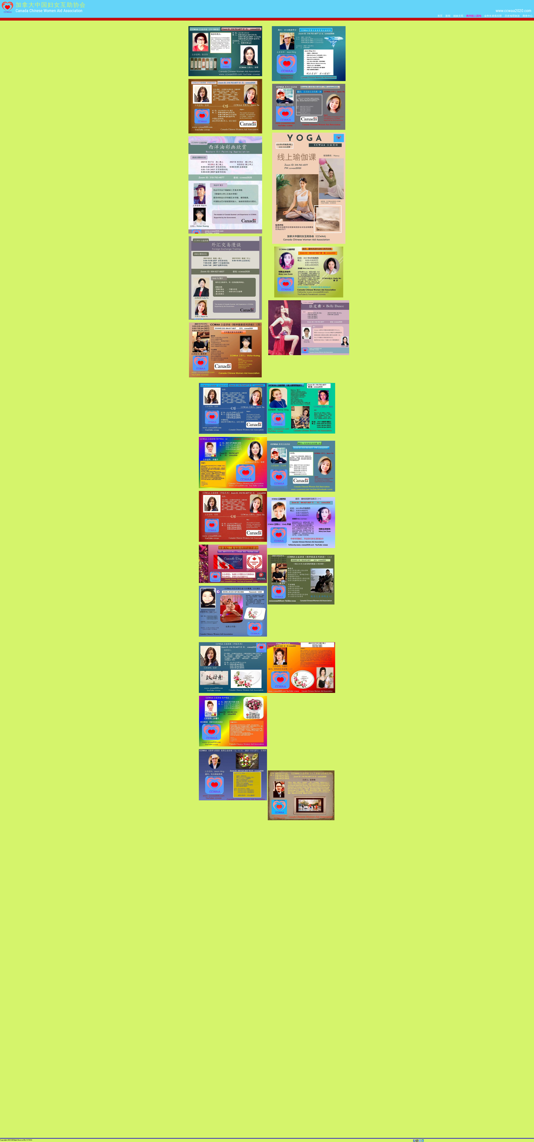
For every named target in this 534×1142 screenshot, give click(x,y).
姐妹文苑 (458, 15)
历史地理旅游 (512, 15)
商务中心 (528, 15)
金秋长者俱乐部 (493, 15)
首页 (439, 15)
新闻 (447, 15)
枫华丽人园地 (473, 15)
